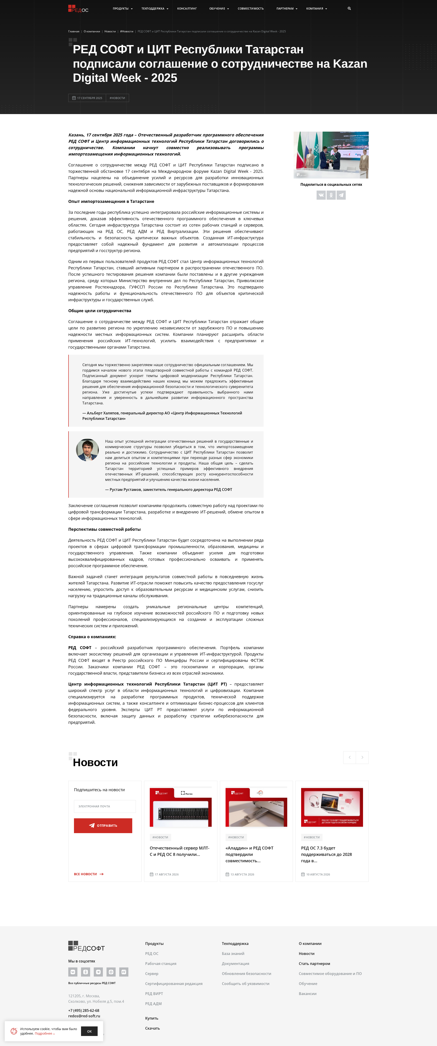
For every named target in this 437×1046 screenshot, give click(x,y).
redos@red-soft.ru (84, 1015)
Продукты (121, 8)
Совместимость (251, 8)
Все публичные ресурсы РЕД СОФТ (92, 983)
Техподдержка (153, 8)
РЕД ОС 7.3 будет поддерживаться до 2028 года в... (326, 854)
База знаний (233, 953)
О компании (310, 943)
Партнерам (285, 8)
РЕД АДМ (153, 1003)
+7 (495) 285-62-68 (83, 1010)
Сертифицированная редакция (174, 983)
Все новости (85, 874)
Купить (151, 1018)
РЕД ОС (151, 953)
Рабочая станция (160, 963)
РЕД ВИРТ (154, 993)
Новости (307, 953)
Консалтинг (187, 8)
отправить (107, 825)
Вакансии (308, 993)
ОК (89, 1031)
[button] (349, 757)
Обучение (217, 8)
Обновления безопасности (246, 973)
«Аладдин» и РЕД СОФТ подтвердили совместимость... (249, 854)
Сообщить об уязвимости (245, 983)
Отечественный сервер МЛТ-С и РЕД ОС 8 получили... (179, 851)
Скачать (152, 1028)
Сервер (151, 973)
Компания (314, 8)
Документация (235, 963)
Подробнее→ (45, 1033)
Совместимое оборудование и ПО (330, 973)
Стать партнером (314, 963)
